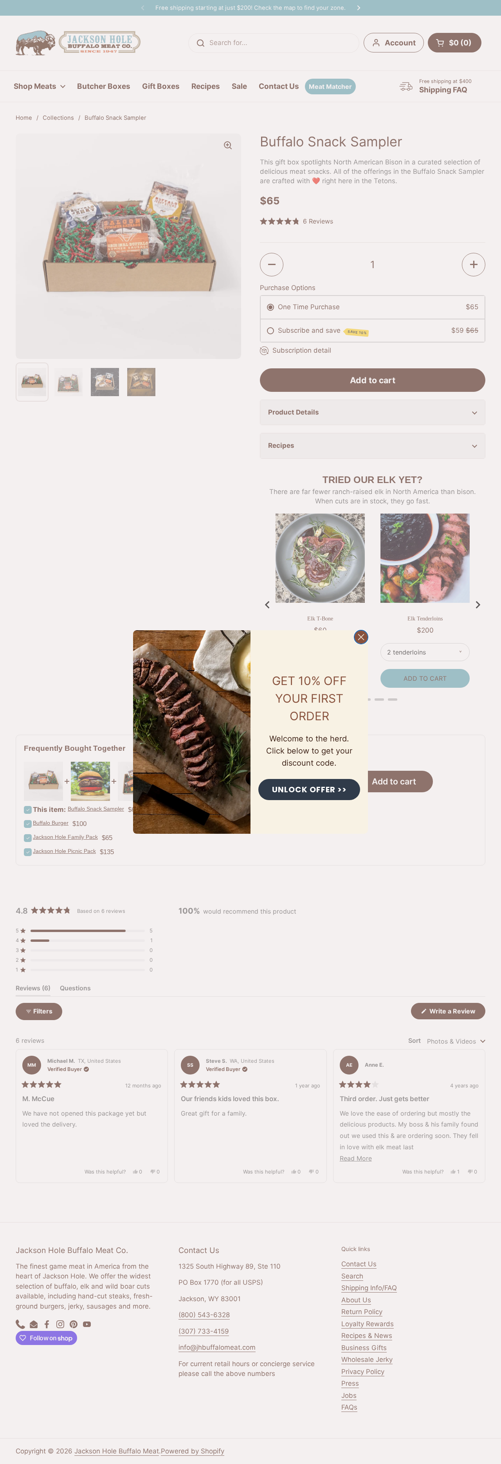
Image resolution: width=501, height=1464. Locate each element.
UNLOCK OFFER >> (309, 789)
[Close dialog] (361, 637)
